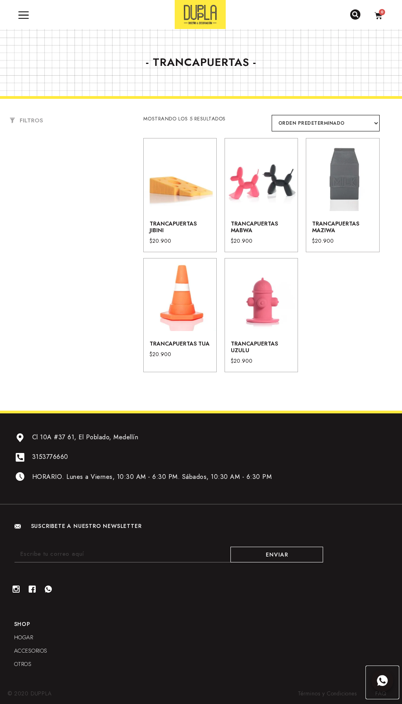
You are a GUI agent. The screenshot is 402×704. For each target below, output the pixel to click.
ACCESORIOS (31, 651)
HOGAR (23, 637)
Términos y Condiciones (327, 693)
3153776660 (50, 456)
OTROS (23, 664)
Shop (22, 624)
